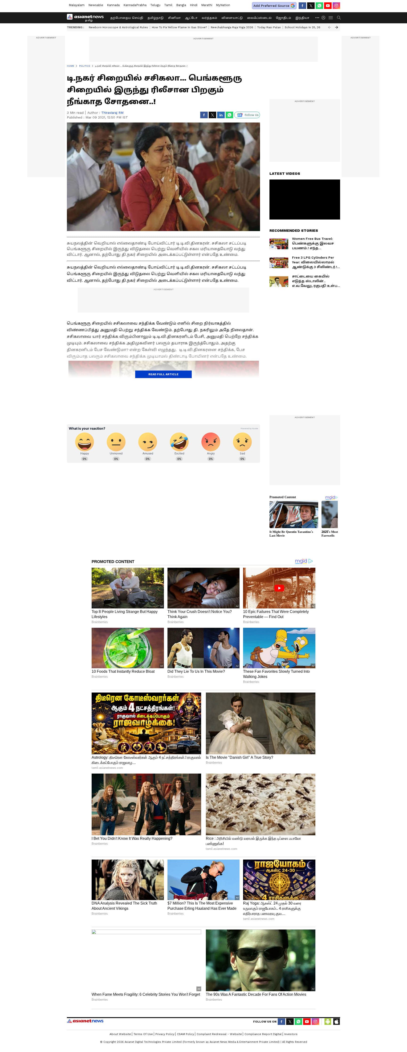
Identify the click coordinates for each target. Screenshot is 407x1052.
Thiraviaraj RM (112, 112)
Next (336, 27)
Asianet (85, 1021)
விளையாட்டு (232, 18)
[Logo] (87, 17)
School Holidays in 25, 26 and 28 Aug (311, 27)
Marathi (206, 5)
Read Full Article (163, 374)
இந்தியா (302, 18)
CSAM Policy (185, 1034)
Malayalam (77, 5)
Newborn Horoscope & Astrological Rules (118, 27)
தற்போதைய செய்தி (126, 18)
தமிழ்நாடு (155, 18)
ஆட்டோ (191, 18)
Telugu (155, 5)
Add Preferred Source (271, 6)
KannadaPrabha (135, 5)
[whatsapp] (319, 5)
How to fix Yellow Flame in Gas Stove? (179, 27)
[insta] (336, 5)
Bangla (181, 5)
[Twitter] (311, 5)
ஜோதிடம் (283, 18)
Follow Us (252, 115)
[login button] (325, 18)
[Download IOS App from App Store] (336, 1021)
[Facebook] (302, 5)
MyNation (223, 5)
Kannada (113, 5)
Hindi (193, 5)
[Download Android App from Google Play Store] (328, 1021)
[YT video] (328, 5)
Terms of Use (143, 1034)
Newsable (95, 5)
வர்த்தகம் (209, 18)
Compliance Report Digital (263, 1034)
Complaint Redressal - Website (219, 1034)
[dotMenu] (317, 17)
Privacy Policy (164, 1034)
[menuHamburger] (331, 17)
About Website (120, 1034)
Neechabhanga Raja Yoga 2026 (232, 27)
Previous (329, 27)
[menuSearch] (339, 18)
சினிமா (174, 18)
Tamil (168, 5)
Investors (290, 1034)
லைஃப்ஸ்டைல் (259, 18)
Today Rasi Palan (269, 27)
